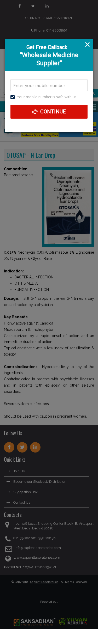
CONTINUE (52, 111)
